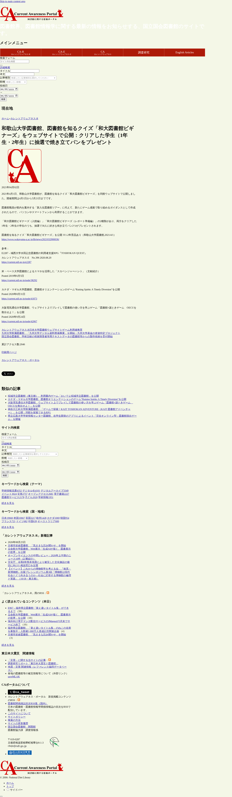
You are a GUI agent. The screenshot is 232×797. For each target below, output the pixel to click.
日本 (31, 329)
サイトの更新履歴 (18, 723)
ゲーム (66, 329)
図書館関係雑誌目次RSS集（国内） (28, 703)
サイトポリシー (17, 716)
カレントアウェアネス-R (15, 329)
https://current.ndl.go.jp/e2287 (16, 262)
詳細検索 (5, 67)
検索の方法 (14, 720)
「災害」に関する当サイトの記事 (27, 660)
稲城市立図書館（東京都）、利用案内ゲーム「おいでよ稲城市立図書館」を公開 (53, 396)
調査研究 (143, 52)
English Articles (184, 52)
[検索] (1, 65)
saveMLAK (14, 676)
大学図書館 (40, 329)
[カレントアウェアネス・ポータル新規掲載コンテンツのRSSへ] (19, 700)
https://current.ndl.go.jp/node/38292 (19, 280)
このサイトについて (19, 713)
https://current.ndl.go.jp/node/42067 (19, 321)
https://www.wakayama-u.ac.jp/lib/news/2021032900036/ (30, 239)
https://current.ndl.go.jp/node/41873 (19, 298)
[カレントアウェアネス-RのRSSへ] (48, 593)
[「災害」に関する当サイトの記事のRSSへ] (49, 660)
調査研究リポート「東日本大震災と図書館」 (33, 663)
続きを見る (8, 503)
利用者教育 (76, 329)
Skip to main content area (12, 1)
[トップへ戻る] (1, 796)
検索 (3, 99)
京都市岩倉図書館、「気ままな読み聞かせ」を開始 (37, 545)
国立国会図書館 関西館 (22, 726)
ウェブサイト (54, 329)
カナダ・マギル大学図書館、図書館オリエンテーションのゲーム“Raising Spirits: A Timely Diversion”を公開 (67, 399)
